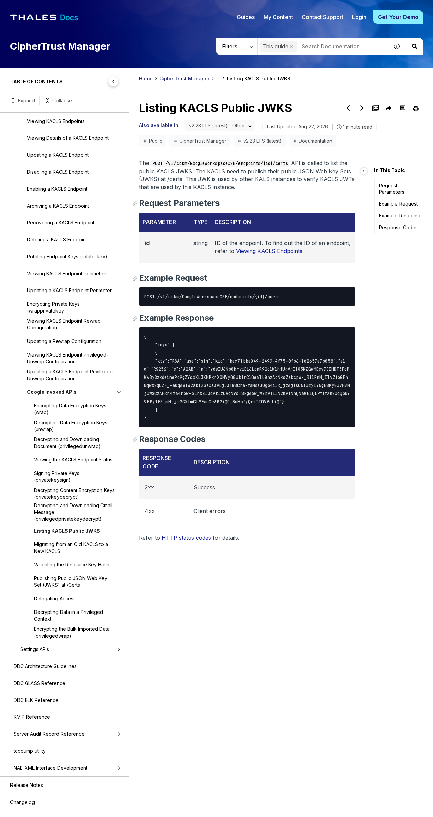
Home (146, 78)
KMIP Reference (32, 717)
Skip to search (82, 7)
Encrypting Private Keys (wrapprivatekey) (53, 307)
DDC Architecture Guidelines (45, 666)
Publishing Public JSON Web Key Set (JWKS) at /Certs (70, 581)
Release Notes (26, 785)
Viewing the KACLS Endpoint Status (73, 460)
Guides (246, 17)
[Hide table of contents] (113, 81)
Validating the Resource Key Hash (71, 564)
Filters (229, 46)
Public (155, 141)
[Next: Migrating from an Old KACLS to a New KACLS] (362, 108)
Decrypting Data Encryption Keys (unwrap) (70, 426)
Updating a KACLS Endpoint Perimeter (69, 290)
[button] (291, 46)
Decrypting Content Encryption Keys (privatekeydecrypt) (74, 493)
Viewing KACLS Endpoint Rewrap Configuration (64, 324)
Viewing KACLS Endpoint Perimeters (67, 273)
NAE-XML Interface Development (50, 768)
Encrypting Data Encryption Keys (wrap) (70, 409)
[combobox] (323, 46)
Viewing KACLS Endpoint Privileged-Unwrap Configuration (67, 358)
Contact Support (322, 17)
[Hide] (363, 171)
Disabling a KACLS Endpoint (58, 172)
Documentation (315, 141)
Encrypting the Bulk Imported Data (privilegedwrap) (72, 632)
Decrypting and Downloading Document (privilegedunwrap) (67, 442)
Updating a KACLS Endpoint (58, 155)
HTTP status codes (186, 537)
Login (359, 17)
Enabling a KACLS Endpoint (57, 189)
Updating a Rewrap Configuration (64, 341)
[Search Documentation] (414, 46)
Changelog (22, 802)
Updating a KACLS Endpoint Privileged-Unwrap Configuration (71, 375)
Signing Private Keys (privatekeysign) (56, 476)
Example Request (398, 204)
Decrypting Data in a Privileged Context (68, 615)
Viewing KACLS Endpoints (56, 121)
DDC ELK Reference (36, 700)
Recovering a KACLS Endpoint (60, 222)
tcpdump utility (30, 751)
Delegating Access (55, 598)
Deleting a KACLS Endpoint (57, 239)
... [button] (218, 78)
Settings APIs (34, 649)
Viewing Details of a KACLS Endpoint (68, 138)
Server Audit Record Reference (49, 734)
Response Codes (398, 227)
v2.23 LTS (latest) (262, 141)
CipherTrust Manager (184, 78)
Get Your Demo (398, 17)
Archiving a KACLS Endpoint (58, 206)
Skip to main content (30, 7)
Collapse (62, 100)
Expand (26, 100)
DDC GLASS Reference (39, 683)
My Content (278, 17)
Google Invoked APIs (52, 392)
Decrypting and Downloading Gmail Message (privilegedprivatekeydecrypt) (73, 512)
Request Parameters (391, 188)
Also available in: (159, 125)
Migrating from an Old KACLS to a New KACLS (71, 547)
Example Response (400, 215)
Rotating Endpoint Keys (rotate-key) (67, 256)
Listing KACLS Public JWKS (67, 531)
